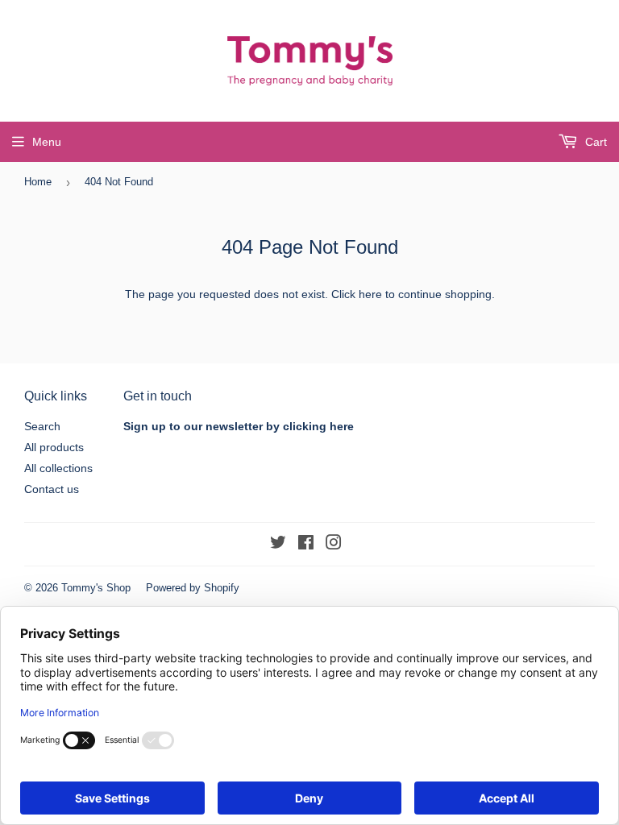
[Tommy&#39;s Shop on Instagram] (334, 544)
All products (54, 447)
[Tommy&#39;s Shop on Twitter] (278, 544)
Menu (46, 141)
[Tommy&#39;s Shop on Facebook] (305, 544)
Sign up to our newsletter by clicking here (238, 426)
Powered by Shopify (192, 588)
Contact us (51, 489)
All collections (58, 468)
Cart (594, 141)
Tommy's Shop (96, 588)
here (370, 294)
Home (38, 182)
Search (42, 426)
